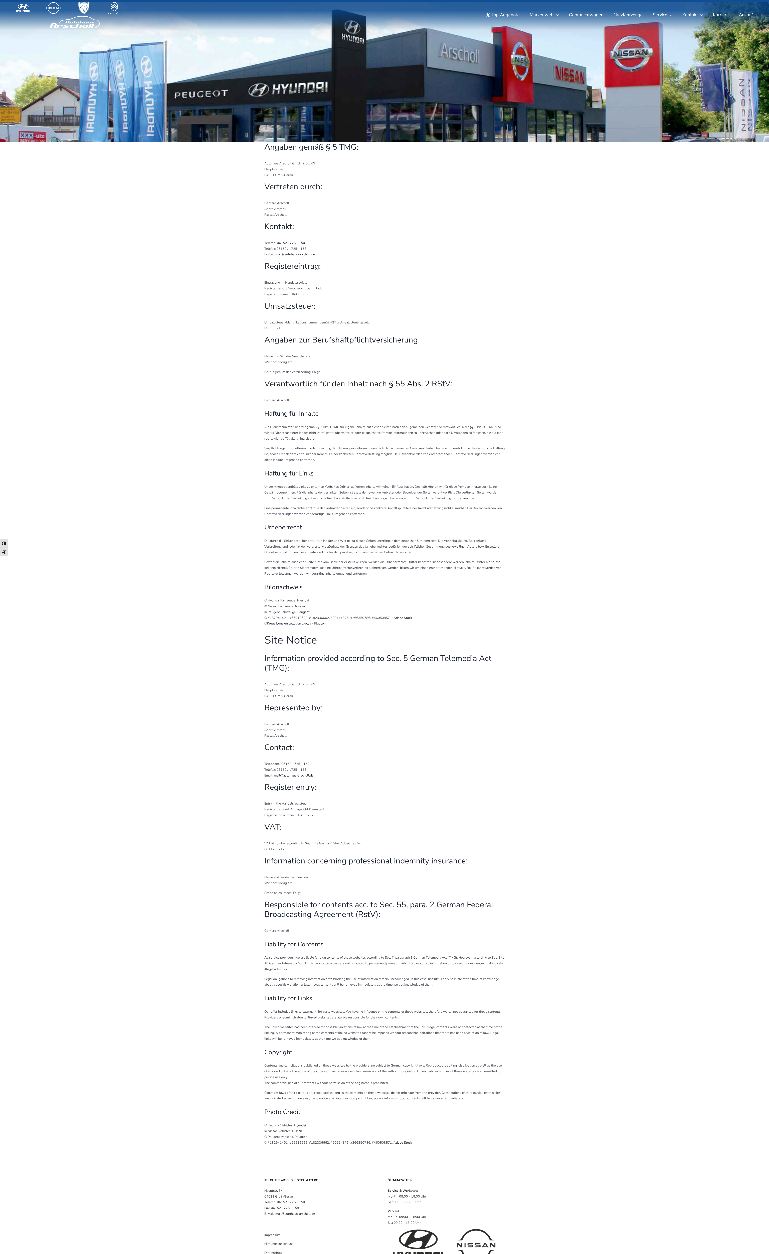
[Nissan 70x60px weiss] (53, 3)
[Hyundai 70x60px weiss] (23, 3)
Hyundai (303, 600)
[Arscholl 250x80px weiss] (75, 15)
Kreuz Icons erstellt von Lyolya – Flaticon (296, 623)
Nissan (300, 606)
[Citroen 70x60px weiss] (114, 3)
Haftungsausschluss (278, 1244)
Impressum (272, 1235)
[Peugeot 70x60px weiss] (84, 3)
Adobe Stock (403, 618)
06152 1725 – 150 (291, 243)
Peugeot (303, 612)
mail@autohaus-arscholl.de (295, 254)
